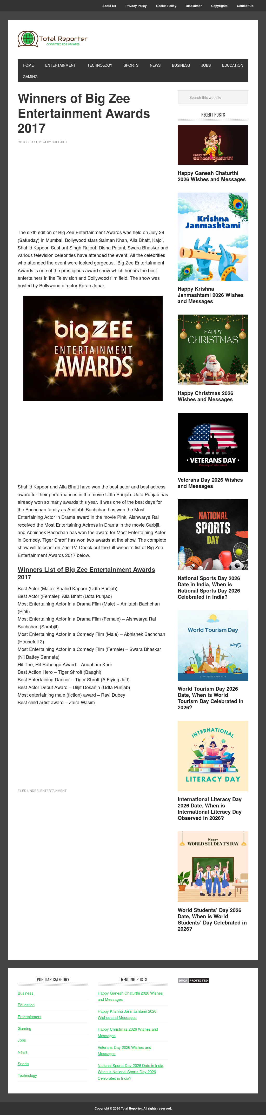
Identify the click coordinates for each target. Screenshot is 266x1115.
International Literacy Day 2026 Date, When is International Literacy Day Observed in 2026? (210, 808)
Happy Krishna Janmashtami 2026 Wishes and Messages (211, 295)
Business (26, 993)
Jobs (22, 1040)
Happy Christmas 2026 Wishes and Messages (205, 396)
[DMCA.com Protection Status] (193, 982)
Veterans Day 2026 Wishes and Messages (210, 482)
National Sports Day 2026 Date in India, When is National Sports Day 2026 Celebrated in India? (209, 587)
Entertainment (53, 790)
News (23, 1052)
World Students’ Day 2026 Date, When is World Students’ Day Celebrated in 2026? (212, 919)
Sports (23, 1063)
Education (26, 1004)
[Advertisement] (93, 189)
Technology (27, 1075)
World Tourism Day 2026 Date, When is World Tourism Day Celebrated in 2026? (210, 698)
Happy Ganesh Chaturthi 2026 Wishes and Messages (212, 176)
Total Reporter (53, 39)
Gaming (24, 1028)
